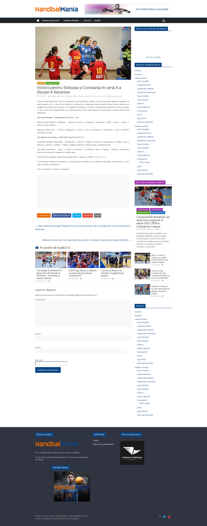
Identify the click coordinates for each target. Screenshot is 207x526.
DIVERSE (138, 71)
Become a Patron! (153, 57)
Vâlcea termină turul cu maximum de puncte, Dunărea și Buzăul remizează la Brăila (86, 240)
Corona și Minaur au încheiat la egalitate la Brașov (112, 273)
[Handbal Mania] (38, 20)
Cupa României (143, 96)
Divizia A (41, 83)
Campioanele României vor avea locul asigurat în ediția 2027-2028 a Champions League (153, 221)
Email (97, 215)
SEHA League (144, 162)
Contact (87, 20)
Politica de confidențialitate (103, 444)
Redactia (53, 96)
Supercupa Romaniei (145, 122)
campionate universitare (146, 92)
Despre (98, 20)
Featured (138, 74)
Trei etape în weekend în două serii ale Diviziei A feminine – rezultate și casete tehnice (49, 274)
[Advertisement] (83, 191)
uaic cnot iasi (118, 96)
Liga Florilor (141, 118)
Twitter (77, 215)
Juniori (139, 114)
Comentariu (40, 299)
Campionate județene (145, 88)
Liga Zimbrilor (142, 170)
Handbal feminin (71, 20)
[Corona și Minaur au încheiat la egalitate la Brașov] (115, 253)
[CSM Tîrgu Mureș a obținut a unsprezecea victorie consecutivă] (83, 253)
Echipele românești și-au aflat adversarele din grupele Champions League (160, 290)
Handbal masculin (50, 20)
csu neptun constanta (83, 96)
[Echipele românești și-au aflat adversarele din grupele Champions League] (142, 285)
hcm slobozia (108, 96)
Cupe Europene (143, 100)
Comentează (43, 215)
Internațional (142, 111)
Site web (38, 360)
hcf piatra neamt (97, 96)
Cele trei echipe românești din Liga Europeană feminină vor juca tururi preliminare (160, 274)
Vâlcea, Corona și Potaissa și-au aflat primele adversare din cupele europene (159, 258)
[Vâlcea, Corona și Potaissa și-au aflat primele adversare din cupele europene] (142, 254)
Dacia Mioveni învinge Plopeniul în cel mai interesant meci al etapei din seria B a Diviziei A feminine (83, 227)
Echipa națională (143, 107)
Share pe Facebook (61, 215)
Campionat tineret (144, 85)
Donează (88, 215)
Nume (38, 334)
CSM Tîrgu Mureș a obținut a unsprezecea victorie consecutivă (83, 273)
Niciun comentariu (66, 96)
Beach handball (143, 81)
